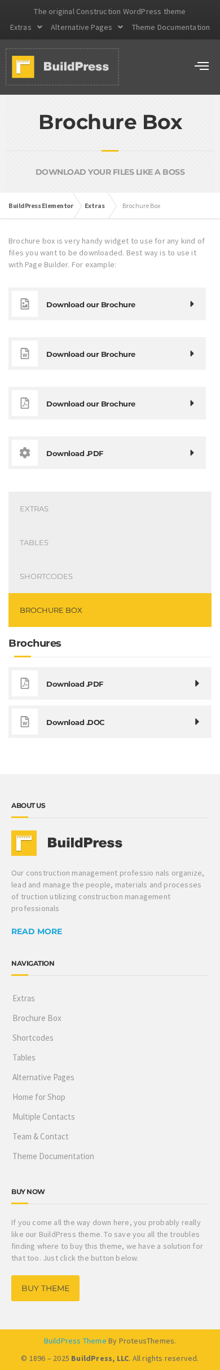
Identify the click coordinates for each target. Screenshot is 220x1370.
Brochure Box (51, 610)
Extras (21, 27)
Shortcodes (46, 576)
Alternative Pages (81, 27)
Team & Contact (40, 1136)
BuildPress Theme (75, 1341)
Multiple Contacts (43, 1116)
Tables (34, 542)
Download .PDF (74, 683)
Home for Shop (38, 1096)
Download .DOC (75, 722)
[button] (26, 27)
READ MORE (36, 931)
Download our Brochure (90, 403)
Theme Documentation (171, 27)
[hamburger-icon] (201, 67)
